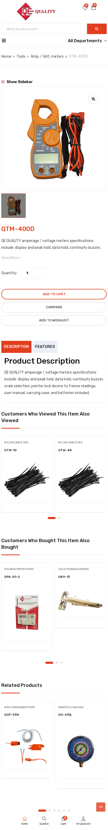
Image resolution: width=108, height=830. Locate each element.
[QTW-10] (27, 480)
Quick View (27, 489)
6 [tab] (69, 811)
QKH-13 (64, 577)
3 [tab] (62, 663)
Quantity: (9, 273)
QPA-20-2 (12, 577)
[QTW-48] (81, 480)
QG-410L (65, 714)
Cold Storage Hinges (73, 569)
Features (45, 346)
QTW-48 (65, 450)
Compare (54, 307)
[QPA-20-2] (27, 612)
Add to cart (54, 294)
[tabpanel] (27, 476)
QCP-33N (11, 714)
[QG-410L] (81, 750)
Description (16, 346)
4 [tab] (59, 811)
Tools (21, 56)
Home (6, 56)
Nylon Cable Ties (16, 442)
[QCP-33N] (27, 745)
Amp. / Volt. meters (47, 56)
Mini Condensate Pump (19, 707)
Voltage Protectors (19, 569)
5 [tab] (64, 811)
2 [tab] (59, 518)
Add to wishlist (54, 320)
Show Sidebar (19, 82)
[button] (93, 8)
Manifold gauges (70, 707)
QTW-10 (10, 450)
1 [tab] (52, 518)
